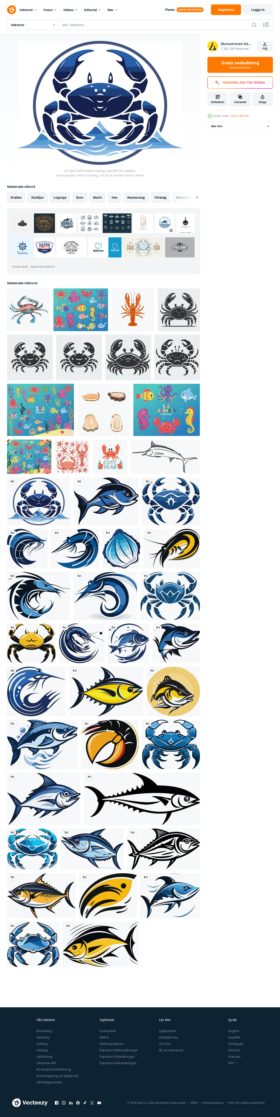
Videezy (42, 1044)
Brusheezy (44, 1031)
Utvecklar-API (46, 1063)
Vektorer (26, 10)
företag (160, 197)
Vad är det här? (240, 116)
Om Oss (165, 1044)
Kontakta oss (168, 1037)
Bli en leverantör (171, 1050)
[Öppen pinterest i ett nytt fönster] (78, 1102)
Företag (42, 1050)
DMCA (104, 1037)
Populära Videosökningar (118, 1063)
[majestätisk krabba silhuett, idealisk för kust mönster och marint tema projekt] (179, 309)
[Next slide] (193, 197)
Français (234, 1056)
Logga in (258, 10)
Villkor (194, 1103)
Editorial (90, 10)
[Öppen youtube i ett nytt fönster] (99, 1102)
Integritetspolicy (213, 1103)
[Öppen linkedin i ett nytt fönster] (71, 1102)
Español (234, 1037)
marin (97, 197)
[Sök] (254, 24)
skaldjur (37, 197)
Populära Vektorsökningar (119, 1050)
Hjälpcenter (167, 1031)
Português (235, 1044)
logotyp (60, 197)
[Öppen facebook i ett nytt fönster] (56, 1102)
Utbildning (44, 1056)
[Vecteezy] (11, 9)
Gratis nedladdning (240, 64)
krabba (16, 197)
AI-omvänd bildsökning (54, 1069)
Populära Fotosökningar (117, 1056)
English (233, 1031)
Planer (170, 10)
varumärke (184, 197)
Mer (111, 10)
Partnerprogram (112, 1044)
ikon (79, 197)
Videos (68, 10)
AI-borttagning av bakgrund (57, 1076)
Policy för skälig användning (246, 1103)
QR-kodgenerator (49, 1082)
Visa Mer (179, 247)
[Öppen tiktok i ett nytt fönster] (85, 1102)
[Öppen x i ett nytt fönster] (92, 1102)
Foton (48, 10)
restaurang (136, 197)
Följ (265, 48)
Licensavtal (108, 1031)
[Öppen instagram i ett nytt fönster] (64, 1102)
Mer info (216, 126)
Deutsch (234, 1050)
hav (115, 197)
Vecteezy (43, 1037)
